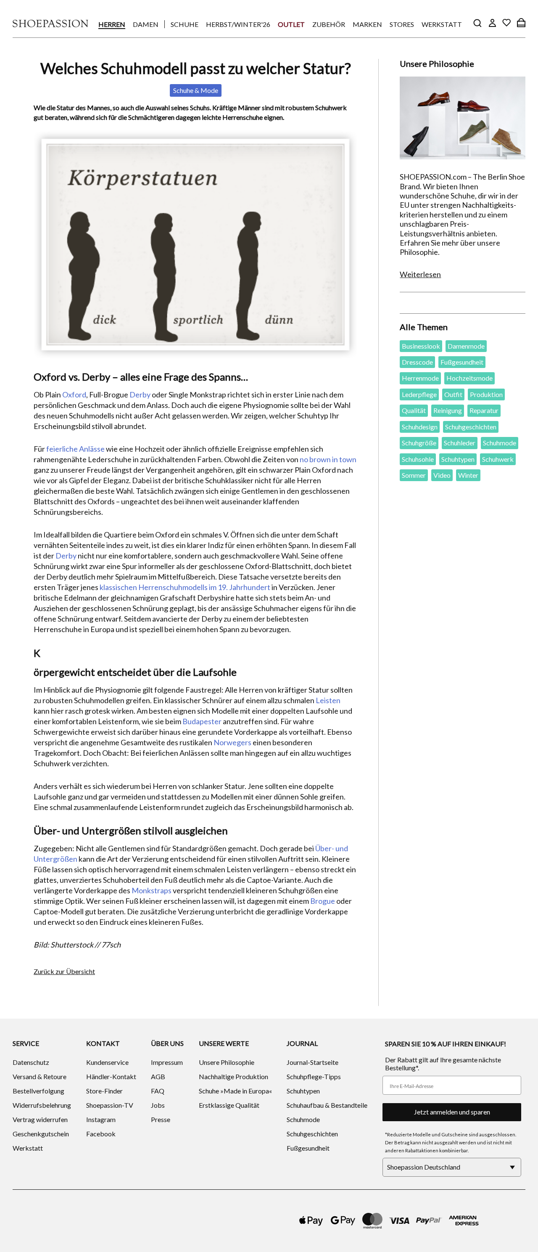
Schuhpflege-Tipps (314, 1076)
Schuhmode (499, 443)
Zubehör (328, 24)
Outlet (291, 24)
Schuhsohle (418, 459)
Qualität (414, 410)
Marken (367, 24)
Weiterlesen (420, 274)
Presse (160, 1119)
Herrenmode (420, 378)
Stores (402, 24)
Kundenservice (107, 1062)
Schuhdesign (420, 427)
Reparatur (483, 410)
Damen (145, 24)
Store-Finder (104, 1091)
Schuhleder (459, 443)
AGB (158, 1076)
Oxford (74, 394)
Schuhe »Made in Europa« (235, 1091)
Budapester (202, 721)
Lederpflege (419, 394)
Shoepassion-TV (109, 1105)
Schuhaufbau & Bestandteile (327, 1105)
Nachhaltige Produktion (233, 1076)
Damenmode (466, 346)
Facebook (101, 1134)
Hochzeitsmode (469, 378)
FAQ (157, 1091)
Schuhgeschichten (470, 427)
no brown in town (328, 459)
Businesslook (421, 346)
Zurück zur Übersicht (64, 971)
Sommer (414, 475)
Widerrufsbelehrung (42, 1105)
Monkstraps (151, 890)
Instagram (101, 1119)
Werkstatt (442, 24)
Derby (139, 394)
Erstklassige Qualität (229, 1105)
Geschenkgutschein (41, 1134)
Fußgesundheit (461, 362)
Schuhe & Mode (195, 90)
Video (442, 475)
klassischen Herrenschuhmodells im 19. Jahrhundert (185, 587)
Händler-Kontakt (111, 1076)
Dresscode (417, 362)
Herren (111, 24)
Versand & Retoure (39, 1076)
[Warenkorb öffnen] (521, 22)
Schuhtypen (458, 459)
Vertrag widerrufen (40, 1119)
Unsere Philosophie (226, 1062)
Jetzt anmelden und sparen (452, 1112)
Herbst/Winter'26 (238, 24)
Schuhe (184, 24)
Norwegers (232, 742)
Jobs (158, 1105)
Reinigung (447, 410)
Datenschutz (31, 1062)
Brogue (322, 900)
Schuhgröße (419, 443)
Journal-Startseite (312, 1062)
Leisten (328, 700)
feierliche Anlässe (75, 448)
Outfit (453, 394)
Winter (468, 475)
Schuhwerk (498, 459)
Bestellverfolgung (38, 1091)
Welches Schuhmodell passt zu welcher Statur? (195, 68)
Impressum (167, 1062)
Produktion (486, 394)
